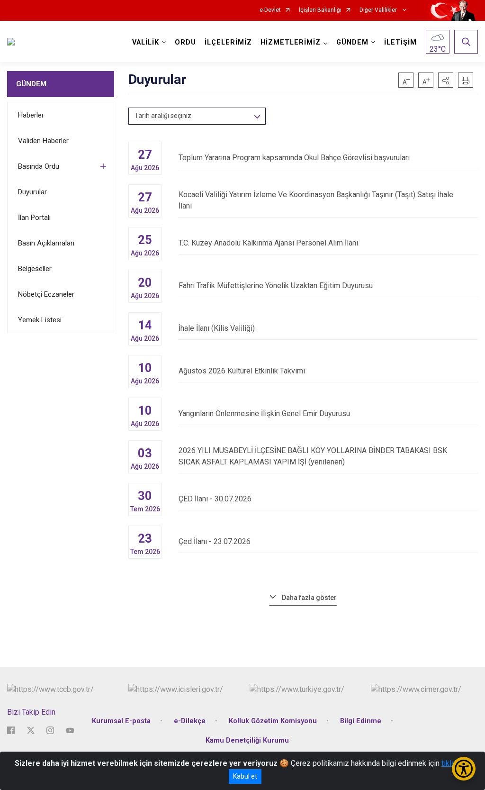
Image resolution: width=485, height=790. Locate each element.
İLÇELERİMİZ (228, 42)
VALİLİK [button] (145, 42)
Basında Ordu (38, 166)
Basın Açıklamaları (46, 243)
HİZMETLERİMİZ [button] (290, 42)
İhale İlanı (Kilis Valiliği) (217, 328)
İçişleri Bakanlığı (320, 10)
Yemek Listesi (40, 320)
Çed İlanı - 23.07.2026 (215, 541)
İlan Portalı (34, 217)
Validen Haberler (43, 140)
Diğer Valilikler (378, 10)
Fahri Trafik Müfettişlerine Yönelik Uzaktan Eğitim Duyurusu (276, 285)
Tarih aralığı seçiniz (163, 115)
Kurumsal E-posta (121, 721)
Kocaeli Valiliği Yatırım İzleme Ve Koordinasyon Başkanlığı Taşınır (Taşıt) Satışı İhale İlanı (316, 200)
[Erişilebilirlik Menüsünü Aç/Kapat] (464, 769)
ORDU (185, 42)
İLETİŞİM (400, 42)
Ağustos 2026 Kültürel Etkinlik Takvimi (242, 370)
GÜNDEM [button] (352, 42)
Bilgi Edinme (360, 721)
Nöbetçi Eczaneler (46, 294)
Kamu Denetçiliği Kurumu (247, 740)
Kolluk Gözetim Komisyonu (273, 721)
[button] (445, 80)
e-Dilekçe (190, 721)
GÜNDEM (31, 84)
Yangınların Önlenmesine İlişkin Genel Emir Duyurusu (264, 413)
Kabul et (245, 776)
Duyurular (32, 192)
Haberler (31, 115)
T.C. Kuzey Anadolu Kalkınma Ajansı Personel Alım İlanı (268, 242)
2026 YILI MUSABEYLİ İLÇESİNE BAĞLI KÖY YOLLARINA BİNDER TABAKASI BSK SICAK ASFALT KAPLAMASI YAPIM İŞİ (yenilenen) (313, 456)
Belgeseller (35, 268)
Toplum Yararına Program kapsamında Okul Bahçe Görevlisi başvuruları (294, 157)
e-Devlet (270, 10)
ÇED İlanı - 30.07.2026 (215, 498)
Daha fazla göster (309, 597)
